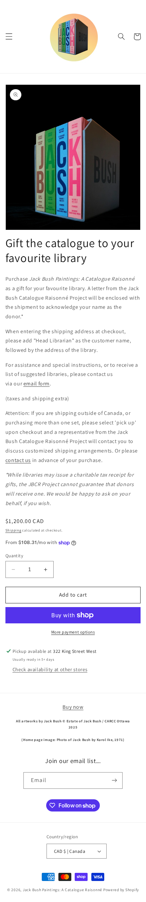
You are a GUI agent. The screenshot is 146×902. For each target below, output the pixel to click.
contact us (18, 460)
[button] (9, 36)
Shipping (13, 530)
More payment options (73, 632)
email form (36, 383)
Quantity (14, 556)
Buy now (72, 706)
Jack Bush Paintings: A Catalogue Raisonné (62, 889)
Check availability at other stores (50, 669)
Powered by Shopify (121, 889)
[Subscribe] (114, 780)
